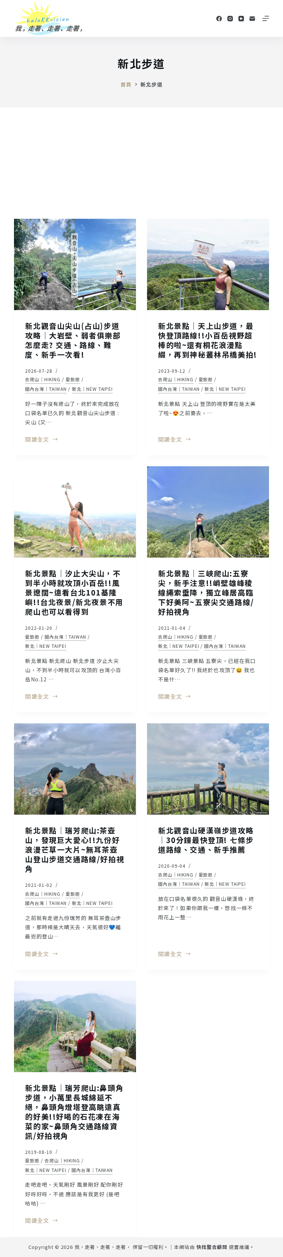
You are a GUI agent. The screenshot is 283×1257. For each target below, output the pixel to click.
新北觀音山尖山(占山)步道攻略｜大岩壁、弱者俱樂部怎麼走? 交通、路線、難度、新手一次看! (72, 340)
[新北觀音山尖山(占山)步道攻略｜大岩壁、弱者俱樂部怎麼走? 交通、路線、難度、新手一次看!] (75, 264)
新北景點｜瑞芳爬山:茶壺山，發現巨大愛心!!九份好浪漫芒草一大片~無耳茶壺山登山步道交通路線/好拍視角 (74, 849)
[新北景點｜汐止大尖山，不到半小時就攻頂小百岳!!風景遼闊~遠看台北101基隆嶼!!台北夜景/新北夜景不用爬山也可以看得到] (75, 512)
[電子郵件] (252, 18)
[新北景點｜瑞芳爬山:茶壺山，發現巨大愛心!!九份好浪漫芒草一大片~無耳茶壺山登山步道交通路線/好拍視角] (75, 769)
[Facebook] (219, 18)
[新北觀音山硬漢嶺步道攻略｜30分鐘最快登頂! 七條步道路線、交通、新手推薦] (208, 769)
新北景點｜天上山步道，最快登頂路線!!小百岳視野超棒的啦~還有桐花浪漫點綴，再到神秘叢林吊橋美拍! (207, 340)
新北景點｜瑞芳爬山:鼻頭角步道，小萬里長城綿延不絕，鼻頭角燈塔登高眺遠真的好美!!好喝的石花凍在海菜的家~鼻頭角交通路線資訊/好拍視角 (74, 1111)
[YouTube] (241, 18)
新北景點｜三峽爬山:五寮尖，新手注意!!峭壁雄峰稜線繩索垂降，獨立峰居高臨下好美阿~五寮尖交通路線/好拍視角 (206, 592)
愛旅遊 (73, 379)
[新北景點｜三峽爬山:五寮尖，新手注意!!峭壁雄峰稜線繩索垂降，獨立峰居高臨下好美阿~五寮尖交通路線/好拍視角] (208, 512)
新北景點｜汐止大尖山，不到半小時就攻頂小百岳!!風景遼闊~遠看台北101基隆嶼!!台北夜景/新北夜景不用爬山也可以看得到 (74, 592)
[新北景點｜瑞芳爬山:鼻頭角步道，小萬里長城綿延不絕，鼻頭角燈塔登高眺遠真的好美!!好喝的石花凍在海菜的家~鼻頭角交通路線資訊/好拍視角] (75, 1026)
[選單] (265, 18)
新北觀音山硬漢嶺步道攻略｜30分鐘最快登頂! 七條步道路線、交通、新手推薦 (206, 840)
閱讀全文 (37, 439)
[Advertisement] (141, 162)
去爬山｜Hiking (42, 379)
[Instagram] (230, 18)
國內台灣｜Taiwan (46, 389)
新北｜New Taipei (92, 389)
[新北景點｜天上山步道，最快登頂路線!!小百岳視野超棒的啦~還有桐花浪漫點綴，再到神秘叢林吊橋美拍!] (208, 264)
